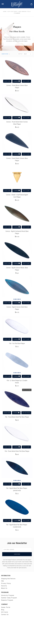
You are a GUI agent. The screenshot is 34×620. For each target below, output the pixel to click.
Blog (2, 610)
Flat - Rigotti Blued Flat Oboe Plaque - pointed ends (17, 489)
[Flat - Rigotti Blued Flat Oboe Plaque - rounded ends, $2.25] (17, 507)
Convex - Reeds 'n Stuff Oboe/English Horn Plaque (17, 196)
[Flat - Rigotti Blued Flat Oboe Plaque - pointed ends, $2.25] (17, 468)
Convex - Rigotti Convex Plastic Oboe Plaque (17, 269)
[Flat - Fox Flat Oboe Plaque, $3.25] (17, 326)
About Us (4, 588)
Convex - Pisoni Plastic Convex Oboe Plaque (17, 159)
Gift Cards (4, 612)
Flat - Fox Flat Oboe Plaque (17, 343)
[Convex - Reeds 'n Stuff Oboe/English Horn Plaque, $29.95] (17, 177)
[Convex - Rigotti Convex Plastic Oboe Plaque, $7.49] (17, 250)
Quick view (7, 81)
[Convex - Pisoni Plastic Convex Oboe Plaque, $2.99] (17, 141)
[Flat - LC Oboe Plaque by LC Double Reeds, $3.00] (17, 360)
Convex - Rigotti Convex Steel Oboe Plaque (17, 308)
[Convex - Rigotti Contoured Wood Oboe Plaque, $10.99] (17, 213)
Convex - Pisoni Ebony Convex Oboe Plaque (17, 86)
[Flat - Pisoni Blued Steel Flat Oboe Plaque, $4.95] (17, 399)
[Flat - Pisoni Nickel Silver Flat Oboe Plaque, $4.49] (17, 433)
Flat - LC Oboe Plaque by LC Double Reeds (17, 382)
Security (4, 586)
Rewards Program (7, 600)
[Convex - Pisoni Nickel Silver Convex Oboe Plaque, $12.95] (17, 104)
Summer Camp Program (9, 598)
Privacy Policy (6, 583)
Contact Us (5, 614)
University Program (7, 595)
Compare (16, 81)
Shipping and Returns (8, 578)
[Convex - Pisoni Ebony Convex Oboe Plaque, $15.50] (17, 68)
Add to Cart (26, 81)
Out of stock (26, 412)
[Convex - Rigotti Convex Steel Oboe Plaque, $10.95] (17, 286)
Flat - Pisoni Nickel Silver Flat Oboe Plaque (17, 451)
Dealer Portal (5, 607)
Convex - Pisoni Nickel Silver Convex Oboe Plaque (17, 123)
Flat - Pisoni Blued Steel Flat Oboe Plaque (17, 417)
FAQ (2, 581)
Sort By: (20, 54)
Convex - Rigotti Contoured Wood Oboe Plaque (17, 232)
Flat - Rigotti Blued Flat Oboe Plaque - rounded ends (17, 526)
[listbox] (27, 53)
